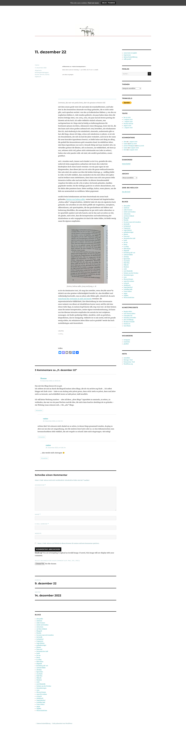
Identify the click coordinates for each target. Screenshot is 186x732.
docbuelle (39, 637)
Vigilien (38, 708)
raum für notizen (41, 694)
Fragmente (39, 641)
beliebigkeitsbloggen (42, 72)
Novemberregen (41, 688)
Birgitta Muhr (128, 311)
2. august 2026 (128, 128)
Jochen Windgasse (129, 146)
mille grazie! (127, 59)
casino (45, 419)
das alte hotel (126, 192)
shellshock (39, 698)
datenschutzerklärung (130, 57)
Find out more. (93, 3)
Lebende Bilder (41, 668)
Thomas (43, 378)
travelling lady (40, 702)
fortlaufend (39, 639)
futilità (47, 74)
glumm (38, 647)
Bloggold (39, 631)
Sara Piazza (127, 326)
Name (37, 514)
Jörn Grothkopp (128, 320)
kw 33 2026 (127, 117)
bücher (37, 74)
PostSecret (127, 324)
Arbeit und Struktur (42, 625)
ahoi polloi (39, 619)
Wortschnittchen (41, 710)
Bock (125, 150)
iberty (38, 657)
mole (38, 682)
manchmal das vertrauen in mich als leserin (75, 299)
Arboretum (39, 627)
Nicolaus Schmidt (129, 322)
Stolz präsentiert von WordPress (62, 723)
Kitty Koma (39, 661)
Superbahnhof (40, 700)
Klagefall (39, 663)
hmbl (38, 653)
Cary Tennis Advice (129, 313)
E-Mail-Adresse (42, 524)
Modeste (39, 680)
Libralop (39, 670)
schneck (39, 696)
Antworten (39, 410)
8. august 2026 (128, 119)
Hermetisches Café (42, 651)
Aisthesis (39, 621)
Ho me (38, 655)
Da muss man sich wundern (45, 635)
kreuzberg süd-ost (42, 666)
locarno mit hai (128, 123)
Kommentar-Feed (129, 362)
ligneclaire (39, 672)
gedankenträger (41, 645)
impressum (127, 55)
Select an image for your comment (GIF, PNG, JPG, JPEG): (57, 560)
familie (42, 74)
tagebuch (38, 76)
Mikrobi (38, 678)
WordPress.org (128, 364)
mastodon (127, 342)
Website (38, 533)
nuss (37, 690)
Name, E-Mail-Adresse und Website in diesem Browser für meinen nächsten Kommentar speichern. (68, 543)
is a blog (38, 659)
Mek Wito (39, 676)
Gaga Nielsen (40, 643)
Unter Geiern (40, 704)
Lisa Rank (39, 674)
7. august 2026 (128, 121)
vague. (38, 706)
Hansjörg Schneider (130, 318)
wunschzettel (126, 164)
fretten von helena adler (75, 199)
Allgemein (38, 70)
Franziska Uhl (128, 315)
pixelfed (126, 344)
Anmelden (127, 358)
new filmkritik (40, 684)
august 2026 (127, 125)
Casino (37, 65)
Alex (125, 141)
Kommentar (40, 485)
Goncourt (39, 649)
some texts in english (130, 53)
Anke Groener (40, 623)
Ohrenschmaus (41, 692)
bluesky (38, 633)
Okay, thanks (108, 3)
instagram (127, 340)
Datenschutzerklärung (44, 723)
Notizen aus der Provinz (43, 686)
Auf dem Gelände (41, 629)
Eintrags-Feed (128, 360)
